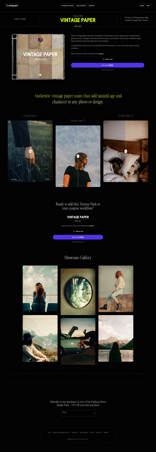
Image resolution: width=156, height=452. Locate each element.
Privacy (99, 432)
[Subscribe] (93, 413)
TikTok (91, 432)
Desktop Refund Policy (61, 432)
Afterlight (80, 439)
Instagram (83, 432)
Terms (106, 432)
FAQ (49, 432)
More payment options (107, 69)
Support (75, 432)
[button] (148, 5)
